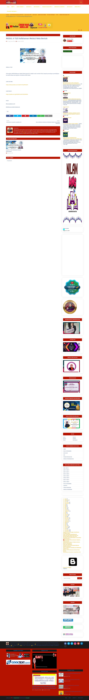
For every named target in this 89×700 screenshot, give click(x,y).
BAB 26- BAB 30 (66, 477)
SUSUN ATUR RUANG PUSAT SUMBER (70, 123)
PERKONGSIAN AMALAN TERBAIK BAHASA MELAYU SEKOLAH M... (71, 543)
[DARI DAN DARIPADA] (67, 544)
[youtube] (78, 643)
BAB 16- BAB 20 (66, 473)
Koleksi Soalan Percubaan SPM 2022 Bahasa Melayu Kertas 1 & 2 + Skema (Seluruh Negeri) (44, 687)
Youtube (7, 14)
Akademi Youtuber (67, 93)
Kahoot (74, 437)
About (70, 697)
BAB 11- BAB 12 (66, 469)
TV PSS (57, 14)
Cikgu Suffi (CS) (66, 76)
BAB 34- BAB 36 (66, 481)
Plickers (74, 438)
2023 (65, 516)
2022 (65, 528)
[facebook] (79, 30)
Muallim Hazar (66, 131)
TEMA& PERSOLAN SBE (68, 456)
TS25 (7, 111)
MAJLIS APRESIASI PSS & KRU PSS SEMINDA (71, 686)
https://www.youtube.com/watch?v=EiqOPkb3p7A (17, 84)
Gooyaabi (27, 697)
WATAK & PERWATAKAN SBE (69, 458)
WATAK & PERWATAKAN (68, 489)
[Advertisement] (72, 254)
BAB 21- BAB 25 (66, 475)
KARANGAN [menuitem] (28, 6)
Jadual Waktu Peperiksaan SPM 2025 (16, 14)
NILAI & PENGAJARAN (67, 451)
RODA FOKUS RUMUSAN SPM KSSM (71, 679)
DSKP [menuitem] (12, 6)
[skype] (72, 643)
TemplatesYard (16, 697)
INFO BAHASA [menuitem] (36, 6)
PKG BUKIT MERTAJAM (51, 14)
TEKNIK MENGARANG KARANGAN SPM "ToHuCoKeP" (72, 674)
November (67, 503)
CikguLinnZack (66, 107)
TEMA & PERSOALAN (67, 487)
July (65, 504)
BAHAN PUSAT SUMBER (42, 14)
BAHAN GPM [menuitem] (77, 6)
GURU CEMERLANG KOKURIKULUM (70, 534)
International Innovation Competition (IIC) (71, 552)
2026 (65, 499)
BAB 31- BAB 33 (66, 479)
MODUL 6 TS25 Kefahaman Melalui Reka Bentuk (13, 150)
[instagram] (75, 643)
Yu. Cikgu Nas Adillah (11, 41)
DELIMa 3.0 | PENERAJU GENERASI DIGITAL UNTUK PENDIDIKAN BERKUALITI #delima (71, 114)
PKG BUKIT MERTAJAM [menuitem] (11, 11)
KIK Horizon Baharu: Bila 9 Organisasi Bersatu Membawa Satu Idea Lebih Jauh (71, 83)
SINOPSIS (65, 485)
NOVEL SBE (66, 453)
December (67, 502)
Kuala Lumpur (66, 228)
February (66, 500)
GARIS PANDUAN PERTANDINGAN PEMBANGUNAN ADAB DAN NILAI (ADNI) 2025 (72, 138)
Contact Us (74, 697)
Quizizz (64, 438)
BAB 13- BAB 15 (66, 471)
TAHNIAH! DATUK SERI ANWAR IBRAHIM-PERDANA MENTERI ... (71, 546)
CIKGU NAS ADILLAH (67, 117)
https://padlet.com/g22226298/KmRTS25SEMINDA (17, 94)
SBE (64, 454)
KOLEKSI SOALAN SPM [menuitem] (46, 6)
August (66, 522)
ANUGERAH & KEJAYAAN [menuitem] (59, 6)
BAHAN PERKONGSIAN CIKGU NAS (70, 536)
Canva (64, 437)
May (65, 505)
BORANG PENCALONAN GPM (64, 14)
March (66, 507)
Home (66, 697)
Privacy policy (80, 697)
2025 (65, 501)
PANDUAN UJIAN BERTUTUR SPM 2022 (70, 535)
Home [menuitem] (8, 6)
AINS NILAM (35, 14)
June (65, 513)
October (66, 510)
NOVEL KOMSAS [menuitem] (20, 6)
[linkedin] (81, 643)
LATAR (65, 449)
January (66, 515)
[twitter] (81, 30)
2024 (65, 509)
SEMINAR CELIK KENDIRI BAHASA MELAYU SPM (73, 692)
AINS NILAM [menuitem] (69, 6)
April (65, 506)
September (67, 511)
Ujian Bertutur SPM (28, 14)
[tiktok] (65, 646)
